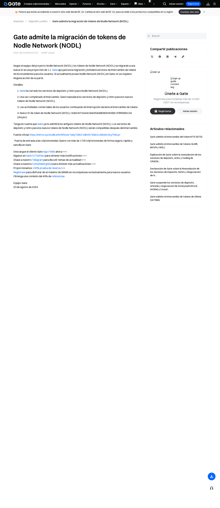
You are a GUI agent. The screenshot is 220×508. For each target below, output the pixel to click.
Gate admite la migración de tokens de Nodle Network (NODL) (90, 21)
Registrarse (193, 4)
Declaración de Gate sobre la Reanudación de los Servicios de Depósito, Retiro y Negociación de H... (175, 172)
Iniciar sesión (176, 4)
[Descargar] (211, 476)
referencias (58, 176)
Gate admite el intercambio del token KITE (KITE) (176, 136)
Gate (55, 69)
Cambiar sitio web (190, 12)
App (45, 151)
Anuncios (18, 21)
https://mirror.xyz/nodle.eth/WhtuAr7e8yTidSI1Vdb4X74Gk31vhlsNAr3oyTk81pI (75, 134)
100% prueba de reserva (47, 168)
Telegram (37, 159)
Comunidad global (42, 163)
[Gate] (12, 4)
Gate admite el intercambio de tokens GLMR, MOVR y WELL (174, 146)
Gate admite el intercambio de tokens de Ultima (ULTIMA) (175, 198)
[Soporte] (211, 488)
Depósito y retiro (38, 21)
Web (52, 151)
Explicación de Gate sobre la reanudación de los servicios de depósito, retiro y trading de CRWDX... (175, 158)
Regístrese (19, 172)
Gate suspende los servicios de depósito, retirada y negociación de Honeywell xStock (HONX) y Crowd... (173, 186)
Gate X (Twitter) (35, 155)
